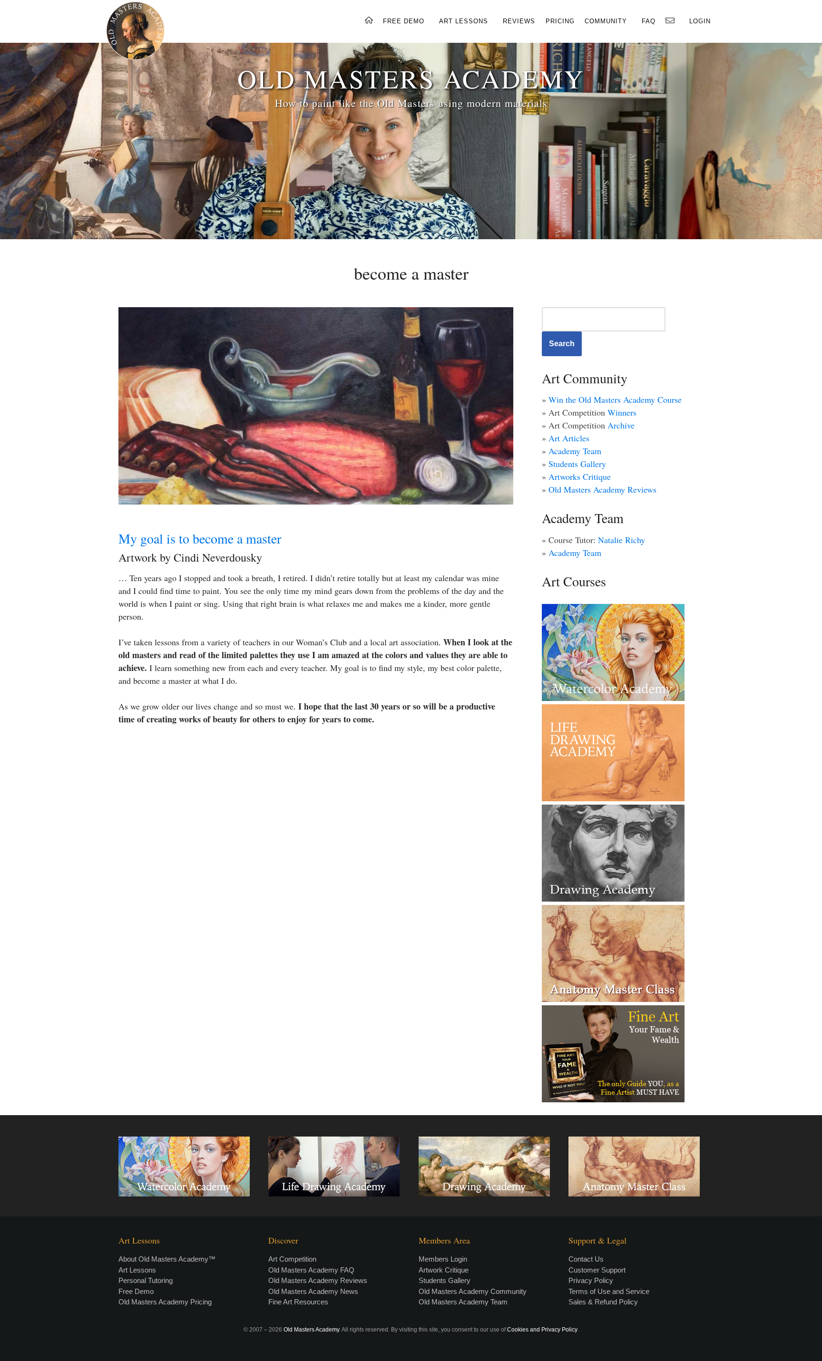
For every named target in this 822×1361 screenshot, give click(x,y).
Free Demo (136, 1291)
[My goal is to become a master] (315, 406)
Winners (621, 412)
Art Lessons (137, 1270)
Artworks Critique (579, 476)
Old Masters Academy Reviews (602, 489)
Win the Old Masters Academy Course (615, 399)
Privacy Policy (590, 1280)
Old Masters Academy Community (473, 1291)
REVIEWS (519, 21)
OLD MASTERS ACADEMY (411, 78)
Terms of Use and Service (608, 1291)
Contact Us (586, 1259)
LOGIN (700, 21)
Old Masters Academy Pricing (165, 1302)
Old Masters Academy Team (463, 1302)
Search (562, 344)
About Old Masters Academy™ (166, 1259)
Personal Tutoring (145, 1280)
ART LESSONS (463, 21)
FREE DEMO (403, 21)
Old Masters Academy (311, 1329)
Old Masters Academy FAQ (311, 1270)
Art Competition (292, 1259)
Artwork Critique (444, 1270)
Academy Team (574, 451)
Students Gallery (577, 463)
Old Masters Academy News (313, 1291)
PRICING (560, 21)
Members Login (443, 1259)
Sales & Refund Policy (603, 1302)
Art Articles (568, 438)
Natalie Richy (621, 539)
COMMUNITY (606, 21)
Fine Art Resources (298, 1302)
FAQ (649, 21)
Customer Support (597, 1270)
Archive (621, 425)
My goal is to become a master (199, 538)
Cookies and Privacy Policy (542, 1329)
